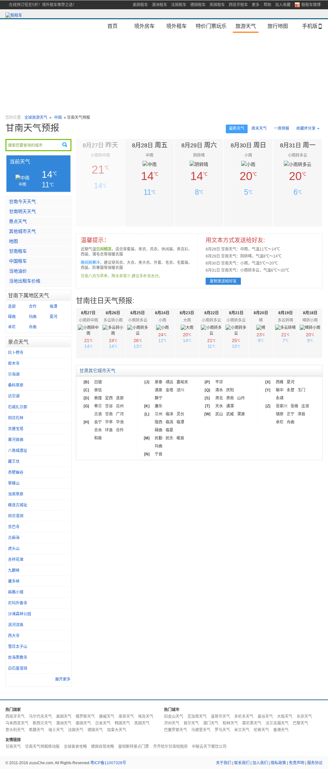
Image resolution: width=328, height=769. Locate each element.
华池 (120, 422)
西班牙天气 (15, 716)
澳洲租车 (159, 5)
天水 (219, 406)
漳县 (301, 414)
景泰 (158, 382)
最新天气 (236, 128)
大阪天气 (284, 716)
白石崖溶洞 (17, 668)
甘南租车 (18, 251)
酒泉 (158, 390)
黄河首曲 (15, 440)
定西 (109, 398)
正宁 (290, 414)
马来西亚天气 (17, 723)
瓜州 (120, 406)
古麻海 (14, 538)
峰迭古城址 (17, 505)
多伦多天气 (243, 716)
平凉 (219, 382)
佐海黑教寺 (17, 657)
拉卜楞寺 (15, 352)
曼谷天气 (265, 716)
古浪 (98, 414)
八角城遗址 (17, 450)
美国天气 (63, 716)
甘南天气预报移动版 (42, 746)
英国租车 (217, 5)
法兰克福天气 (277, 723)
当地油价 (18, 271)
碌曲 (12, 317)
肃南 (230, 398)
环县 (109, 430)
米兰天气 (242, 730)
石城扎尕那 (17, 407)
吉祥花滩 (15, 559)
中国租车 (18, 261)
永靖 (279, 398)
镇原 (279, 414)
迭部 (12, 306)
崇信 (98, 390)
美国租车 (140, 5)
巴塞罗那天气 (175, 730)
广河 (120, 414)
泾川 (180, 390)
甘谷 (109, 406)
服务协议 (315, 763)
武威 (230, 414)
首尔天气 (191, 723)
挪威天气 (106, 716)
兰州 (158, 414)
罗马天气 (222, 730)
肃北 (219, 398)
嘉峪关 (182, 382)
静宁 (158, 398)
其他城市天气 (22, 231)
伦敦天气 (261, 730)
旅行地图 (277, 26)
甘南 (109, 414)
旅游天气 (245, 26)
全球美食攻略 (75, 746)
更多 (255, 5)
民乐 (169, 438)
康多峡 (14, 581)
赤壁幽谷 (15, 472)
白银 (98, 382)
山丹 (241, 398)
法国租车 (178, 5)
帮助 (267, 5)
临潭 (53, 306)
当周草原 (15, 494)
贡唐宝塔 (15, 429)
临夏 (169, 430)
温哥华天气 (220, 716)
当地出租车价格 (24, 280)
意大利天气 (15, 730)
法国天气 (75, 730)
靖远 (169, 382)
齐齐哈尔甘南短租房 (170, 746)
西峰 (279, 382)
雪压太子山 (17, 646)
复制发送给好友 (223, 281)
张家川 (281, 406)
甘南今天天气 (22, 201)
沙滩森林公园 (19, 614)
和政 (98, 438)
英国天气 (142, 723)
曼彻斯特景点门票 (133, 746)
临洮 (169, 422)
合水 (98, 430)
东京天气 (304, 716)
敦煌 (98, 398)
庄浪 (305, 406)
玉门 (301, 390)
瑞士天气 (56, 730)
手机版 (309, 26)
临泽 (169, 414)
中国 (58, 117)
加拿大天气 (116, 730)
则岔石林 (15, 418)
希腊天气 (36, 730)
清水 (219, 390)
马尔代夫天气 (40, 716)
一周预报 (281, 128)
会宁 (98, 422)
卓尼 (12, 327)
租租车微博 (311, 5)
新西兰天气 (42, 723)
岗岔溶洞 (15, 516)
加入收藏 (283, 5)
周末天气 (259, 128)
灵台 (180, 414)
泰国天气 (83, 723)
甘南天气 (13, 746)
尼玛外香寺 (17, 603)
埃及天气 (145, 716)
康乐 (158, 406)
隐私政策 (278, 763)
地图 (13, 241)
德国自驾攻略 (102, 746)
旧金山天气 (173, 716)
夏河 (53, 317)
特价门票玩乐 (211, 26)
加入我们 (260, 763)
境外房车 (144, 26)
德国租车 (198, 5)
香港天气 (281, 730)
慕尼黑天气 (251, 723)
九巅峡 (14, 570)
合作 (33, 306)
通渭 (230, 406)
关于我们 (223, 763)
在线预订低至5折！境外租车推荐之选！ (43, 5)
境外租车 (176, 26)
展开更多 (62, 679)
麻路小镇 (15, 592)
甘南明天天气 (22, 211)
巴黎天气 (300, 723)
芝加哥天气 (197, 716)
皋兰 (98, 406)
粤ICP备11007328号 (108, 763)
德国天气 (95, 730)
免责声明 (296, 763)
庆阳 (230, 390)
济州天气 (171, 723)
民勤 (158, 438)
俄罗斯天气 (85, 716)
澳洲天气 (63, 723)
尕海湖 (14, 374)
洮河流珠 (15, 625)
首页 (112, 26)
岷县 (180, 438)
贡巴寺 (14, 527)
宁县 (158, 454)
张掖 (294, 406)
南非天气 (126, 716)
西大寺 (14, 636)
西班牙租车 (238, 5)
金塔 (169, 390)
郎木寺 (14, 363)
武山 (219, 414)
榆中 (279, 390)
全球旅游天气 (35, 117)
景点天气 (18, 221)
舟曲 (33, 327)
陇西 (158, 422)
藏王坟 (14, 461)
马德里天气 (200, 730)
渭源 (241, 414)
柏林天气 (230, 723)
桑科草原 (15, 385)
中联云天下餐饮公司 (209, 746)
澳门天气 (210, 723)
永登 (290, 390)
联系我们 (242, 763)
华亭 (109, 422)
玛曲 (33, 317)
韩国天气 (122, 723)
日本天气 (103, 723)
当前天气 (20, 161)
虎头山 (14, 548)
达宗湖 (14, 396)
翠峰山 (14, 483)
